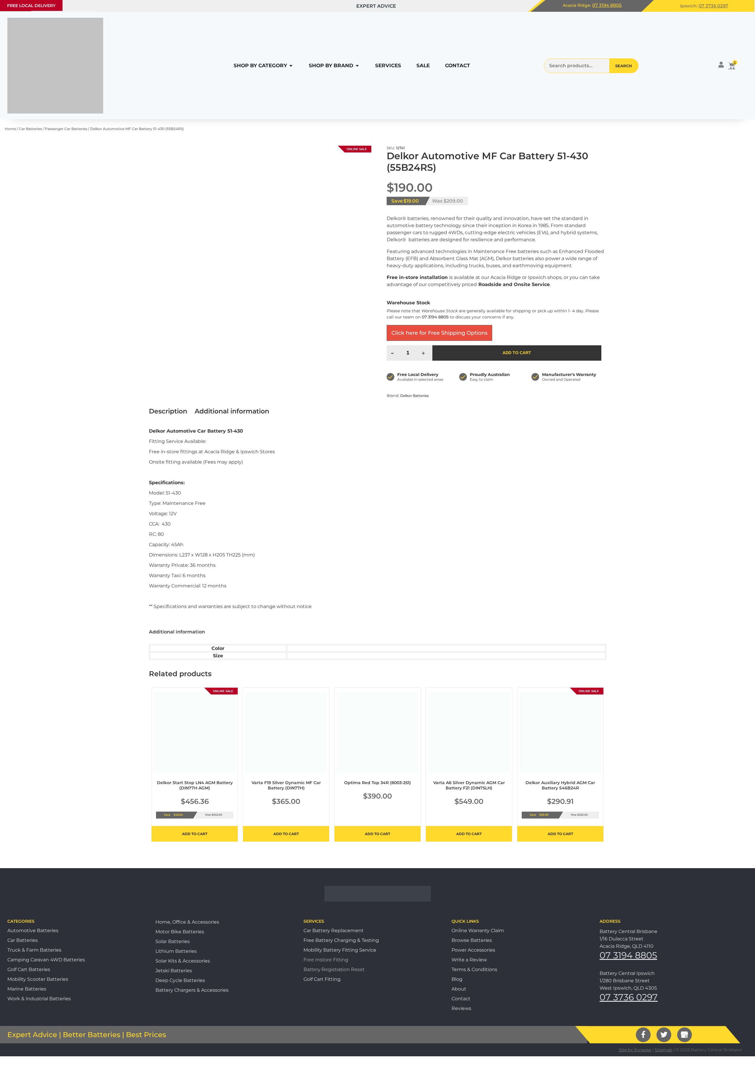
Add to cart (517, 352)
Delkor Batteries (414, 395)
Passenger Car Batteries (66, 129)
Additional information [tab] (232, 411)
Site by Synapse (635, 1049)
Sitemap (663, 1049)
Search (623, 65)
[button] (31, 5)
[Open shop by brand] (357, 66)
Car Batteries (30, 129)
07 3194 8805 (607, 5)
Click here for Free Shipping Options (439, 333)
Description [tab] (168, 411)
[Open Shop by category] (290, 66)
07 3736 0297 (713, 6)
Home (10, 129)
